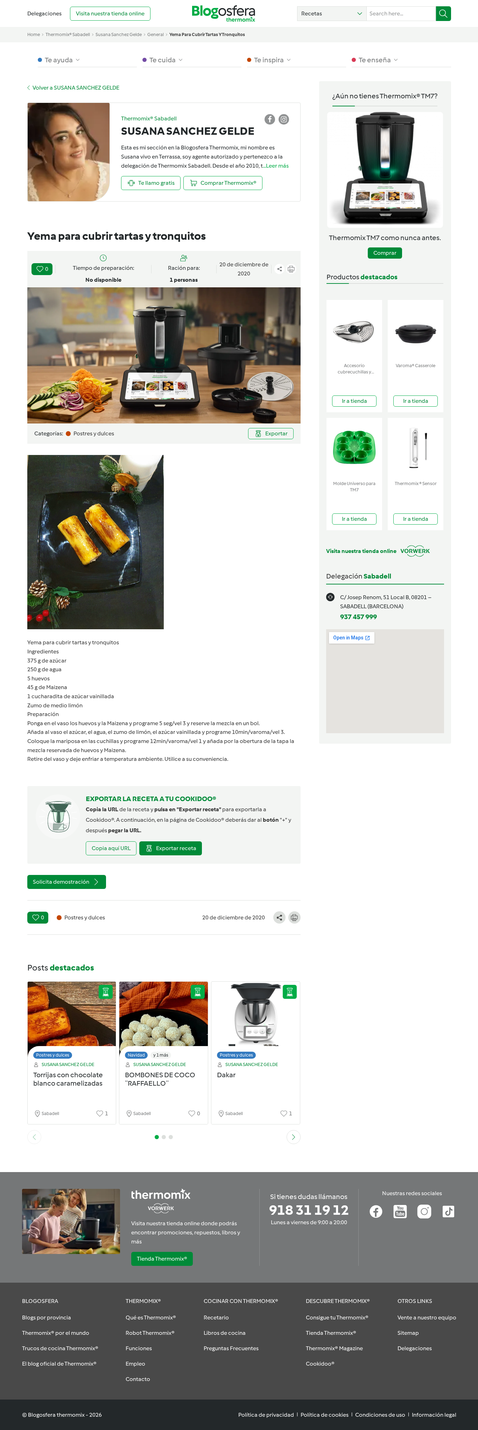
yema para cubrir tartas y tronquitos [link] (207, 34)
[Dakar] (255, 1022)
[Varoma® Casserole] (415, 330)
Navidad (136, 1055)
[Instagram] (424, 1212)
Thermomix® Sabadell (67, 34)
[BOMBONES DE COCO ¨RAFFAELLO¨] (163, 1022)
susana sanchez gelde (119, 34)
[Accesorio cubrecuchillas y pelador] (354, 330)
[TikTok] (448, 1212)
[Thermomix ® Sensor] (415, 447)
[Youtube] (400, 1212)
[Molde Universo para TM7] (354, 447)
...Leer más (276, 165)
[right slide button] (294, 1137)
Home (33, 34)
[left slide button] (34, 1137)
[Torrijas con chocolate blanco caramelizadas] (72, 1022)
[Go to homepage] (223, 13)
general (155, 34)
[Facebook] (376, 1212)
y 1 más (160, 1055)
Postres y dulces (52, 1055)
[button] (332, 13)
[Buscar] (443, 13)
